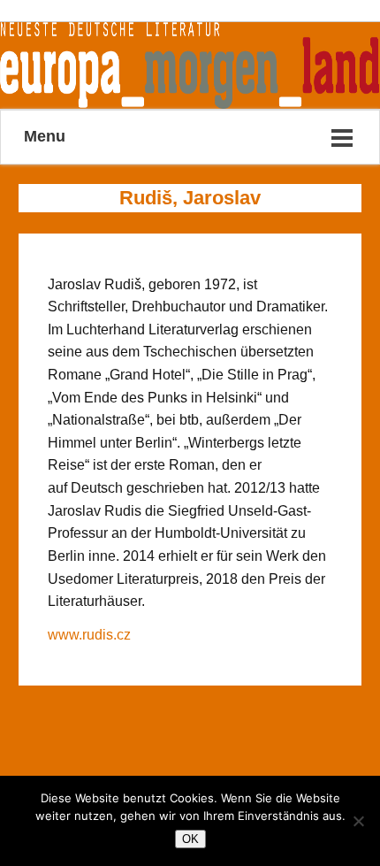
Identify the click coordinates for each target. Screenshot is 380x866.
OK (190, 839)
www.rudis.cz (89, 634)
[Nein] (358, 821)
